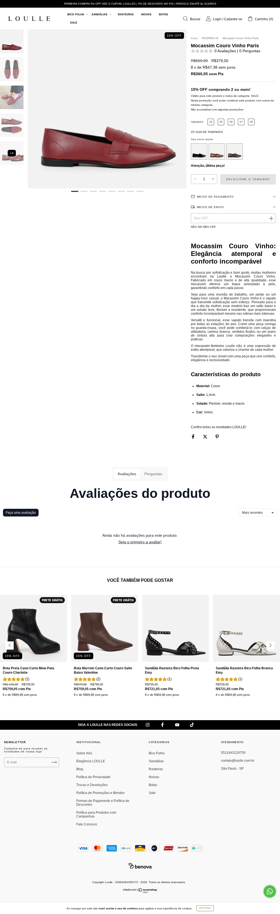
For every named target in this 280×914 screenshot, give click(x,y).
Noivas (146, 14)
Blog (79, 769)
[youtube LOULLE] (177, 725)
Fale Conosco (86, 824)
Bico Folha (76, 14)
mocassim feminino (209, 346)
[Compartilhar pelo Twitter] (205, 437)
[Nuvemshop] (140, 892)
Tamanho (197, 122)
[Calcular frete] (271, 218)
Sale (73, 22)
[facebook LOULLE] (163, 725)
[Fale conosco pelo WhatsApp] (270, 891)
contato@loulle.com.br (237, 761)
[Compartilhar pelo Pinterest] (217, 437)
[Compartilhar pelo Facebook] (193, 437)
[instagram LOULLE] (148, 725)
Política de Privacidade (93, 777)
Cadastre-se (233, 19)
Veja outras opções (202, 139)
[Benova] (140, 866)
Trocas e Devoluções (92, 785)
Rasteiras (126, 14)
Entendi (205, 908)
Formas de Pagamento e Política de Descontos (102, 803)
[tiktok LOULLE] (192, 725)
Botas (163, 14)
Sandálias (100, 14)
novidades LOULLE (230, 427)
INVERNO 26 (210, 38)
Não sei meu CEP (203, 226)
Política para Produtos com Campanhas (96, 814)
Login (217, 19)
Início (194, 38)
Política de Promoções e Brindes (100, 793)
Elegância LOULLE (90, 761)
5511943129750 (233, 753)
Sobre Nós (84, 753)
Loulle (221, 276)
